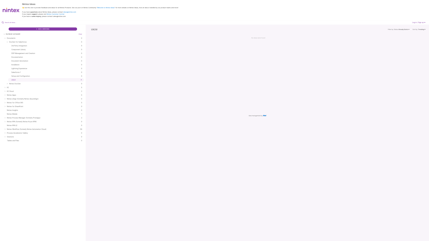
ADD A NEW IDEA (43, 29)
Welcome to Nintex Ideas (106, 7)
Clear (80, 34)
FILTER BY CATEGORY (13, 34)
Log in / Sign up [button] (418, 22)
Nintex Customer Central (55, 14)
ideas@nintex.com (69, 12)
